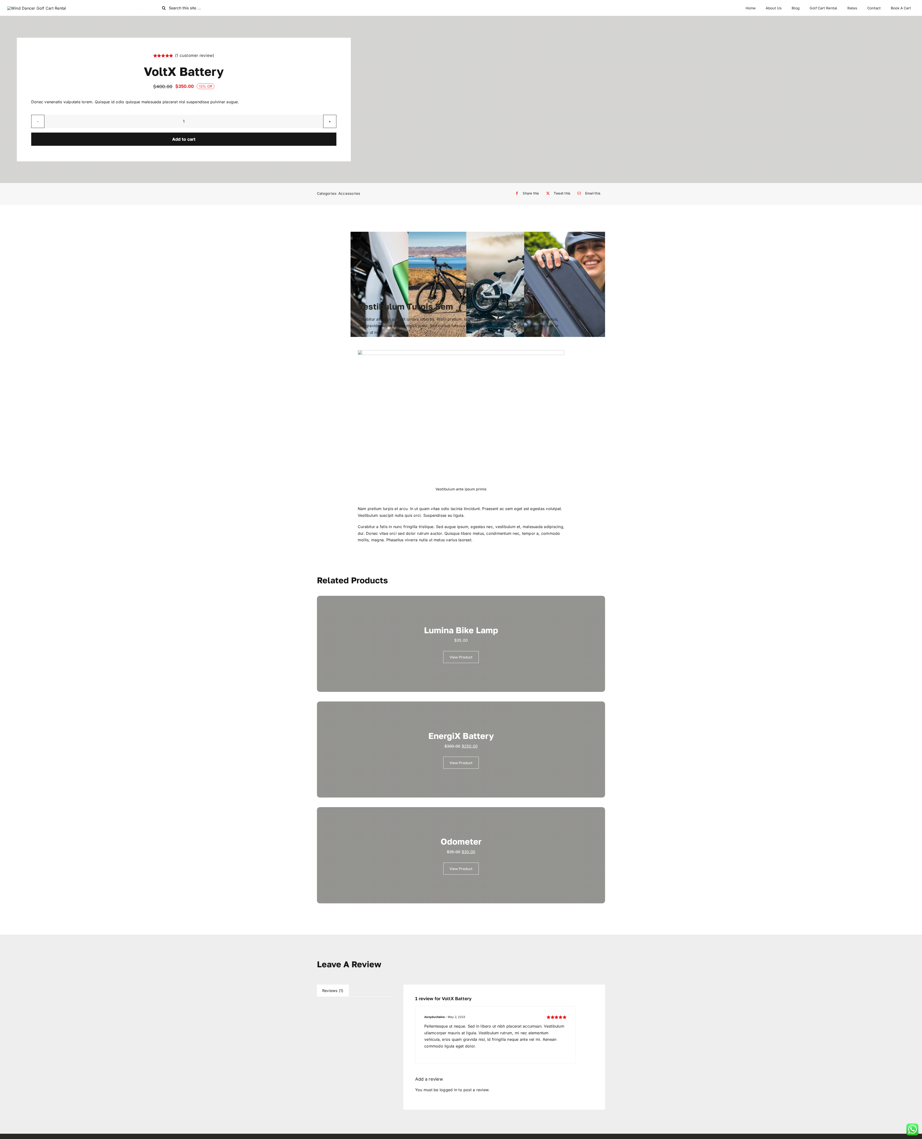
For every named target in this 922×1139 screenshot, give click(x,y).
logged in (448, 1089)
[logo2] (36, 8)
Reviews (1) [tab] (333, 990)
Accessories (349, 193)
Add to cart (183, 139)
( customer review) (194, 55)
